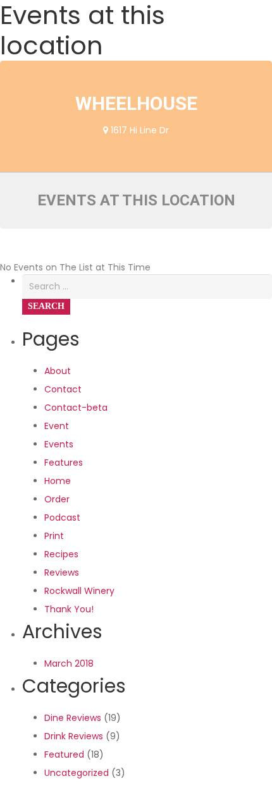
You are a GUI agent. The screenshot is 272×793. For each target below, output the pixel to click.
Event (56, 426)
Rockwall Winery (79, 590)
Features (63, 462)
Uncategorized (76, 772)
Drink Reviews (73, 736)
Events (58, 444)
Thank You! (69, 609)
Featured (64, 754)
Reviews (61, 572)
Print (54, 536)
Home (57, 481)
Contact (63, 389)
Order (57, 499)
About (57, 371)
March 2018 (69, 663)
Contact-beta (76, 407)
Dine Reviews (72, 717)
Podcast (62, 517)
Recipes (61, 554)
